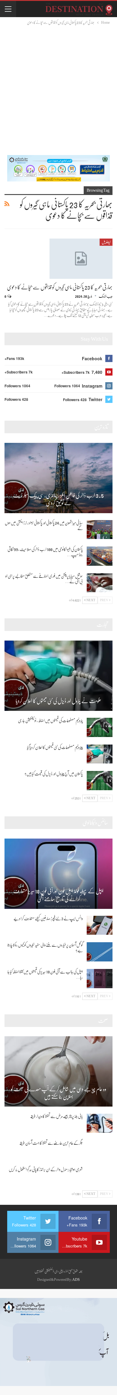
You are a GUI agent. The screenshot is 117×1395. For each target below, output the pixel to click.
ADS (76, 1279)
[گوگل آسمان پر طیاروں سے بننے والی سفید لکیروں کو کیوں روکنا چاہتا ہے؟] (99, 951)
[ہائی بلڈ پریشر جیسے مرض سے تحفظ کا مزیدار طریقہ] (99, 1123)
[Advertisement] (58, 87)
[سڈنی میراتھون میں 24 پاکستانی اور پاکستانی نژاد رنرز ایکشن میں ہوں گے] (99, 529)
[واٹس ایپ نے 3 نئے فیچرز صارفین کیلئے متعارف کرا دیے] (99, 925)
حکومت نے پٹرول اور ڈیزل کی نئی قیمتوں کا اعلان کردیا (58, 701)
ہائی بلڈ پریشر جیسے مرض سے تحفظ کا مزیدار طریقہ (56, 1116)
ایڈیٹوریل (106, 242)
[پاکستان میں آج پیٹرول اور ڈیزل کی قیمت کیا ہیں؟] (99, 780)
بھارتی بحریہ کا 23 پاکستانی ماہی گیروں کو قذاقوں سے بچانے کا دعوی (59, 287)
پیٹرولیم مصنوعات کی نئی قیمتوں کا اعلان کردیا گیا (55, 747)
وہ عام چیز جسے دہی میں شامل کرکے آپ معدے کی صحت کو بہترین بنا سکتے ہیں (58, 1093)
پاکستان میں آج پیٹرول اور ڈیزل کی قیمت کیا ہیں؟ (54, 773)
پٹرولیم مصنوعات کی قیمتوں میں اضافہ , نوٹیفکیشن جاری (50, 720)
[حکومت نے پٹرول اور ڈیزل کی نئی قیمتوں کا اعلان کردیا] (58, 675)
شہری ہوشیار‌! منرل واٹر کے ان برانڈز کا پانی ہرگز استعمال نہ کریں (46, 1169)
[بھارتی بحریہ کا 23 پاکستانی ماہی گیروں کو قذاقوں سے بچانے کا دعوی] (81, 259)
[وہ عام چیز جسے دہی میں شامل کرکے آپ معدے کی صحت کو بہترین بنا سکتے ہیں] (58, 1071)
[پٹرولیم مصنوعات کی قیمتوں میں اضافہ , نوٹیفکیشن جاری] (99, 727)
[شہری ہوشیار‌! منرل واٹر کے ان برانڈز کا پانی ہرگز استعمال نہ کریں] (99, 1176)
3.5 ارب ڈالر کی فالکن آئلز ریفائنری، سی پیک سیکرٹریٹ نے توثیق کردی (58, 499)
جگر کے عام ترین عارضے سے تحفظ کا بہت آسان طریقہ (51, 1143)
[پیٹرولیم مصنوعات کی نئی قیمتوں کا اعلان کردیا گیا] (99, 754)
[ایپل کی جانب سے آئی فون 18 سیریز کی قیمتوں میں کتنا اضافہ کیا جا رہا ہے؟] (99, 978)
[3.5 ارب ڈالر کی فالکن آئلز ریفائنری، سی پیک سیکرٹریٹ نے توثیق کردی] (58, 478)
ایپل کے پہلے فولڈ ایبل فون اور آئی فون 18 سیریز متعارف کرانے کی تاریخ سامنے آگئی (59, 895)
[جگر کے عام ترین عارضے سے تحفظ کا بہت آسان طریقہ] (99, 1149)
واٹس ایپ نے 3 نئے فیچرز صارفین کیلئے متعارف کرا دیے (48, 918)
